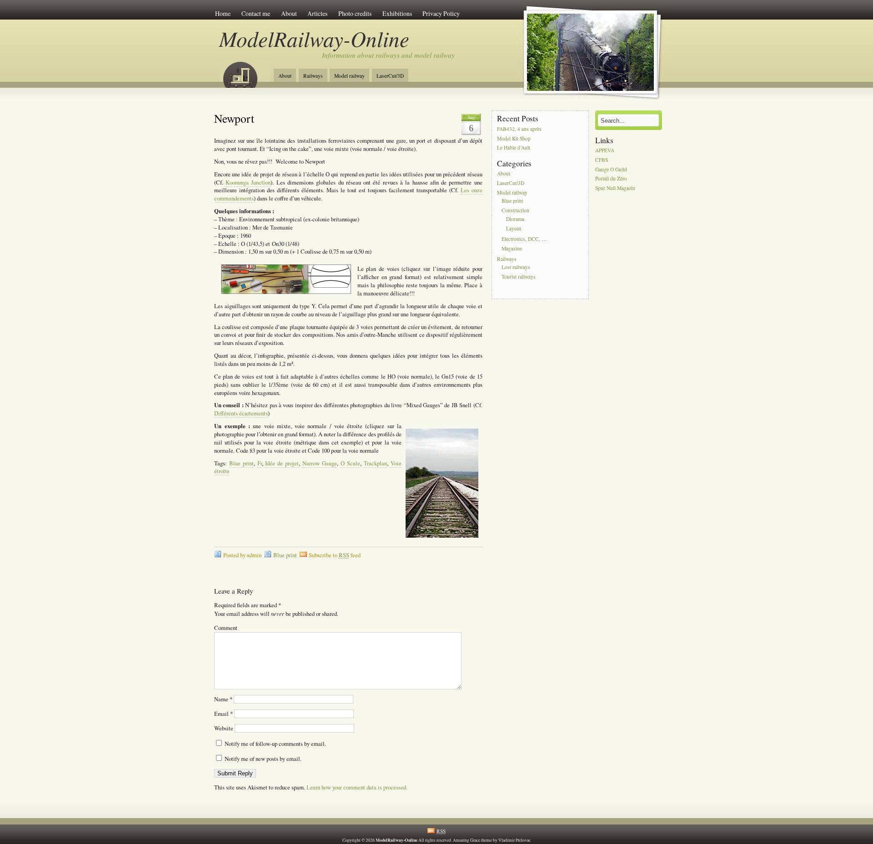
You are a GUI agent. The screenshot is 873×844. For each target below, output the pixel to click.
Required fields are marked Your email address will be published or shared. (276, 609)
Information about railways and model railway (388, 55)
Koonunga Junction (248, 182)
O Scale (350, 463)
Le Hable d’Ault (513, 148)
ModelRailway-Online (314, 38)
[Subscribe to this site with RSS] (245, 71)
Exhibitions (397, 13)
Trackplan (375, 463)
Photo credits (354, 13)
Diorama (515, 218)
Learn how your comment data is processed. (356, 787)
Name (223, 699)
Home (223, 13)
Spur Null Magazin (615, 188)
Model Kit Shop (514, 138)
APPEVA (604, 150)
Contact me (255, 13)
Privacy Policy (441, 13)
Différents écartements (241, 413)
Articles (317, 13)
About (289, 13)
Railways (313, 75)
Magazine (512, 248)
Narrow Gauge (319, 463)
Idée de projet (282, 463)
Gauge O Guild (611, 169)
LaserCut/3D (390, 75)
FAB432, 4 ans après (519, 128)
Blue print (241, 463)
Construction (515, 210)
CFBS (601, 159)
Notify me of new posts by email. (263, 759)
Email (223, 714)
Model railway (349, 75)
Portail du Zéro (611, 178)
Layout (513, 228)
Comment (225, 628)
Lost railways (516, 267)
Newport (234, 118)
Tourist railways (519, 276)
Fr (259, 463)
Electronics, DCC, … (524, 238)
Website (223, 728)
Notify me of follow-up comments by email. (275, 744)
